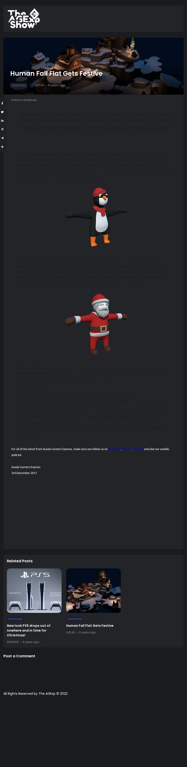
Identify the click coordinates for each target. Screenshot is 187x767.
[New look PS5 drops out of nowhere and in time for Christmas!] (34, 590)
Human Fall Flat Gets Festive (90, 625)
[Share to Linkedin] (2, 121)
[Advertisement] (95, 514)
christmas (19, 85)
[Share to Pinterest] (2, 129)
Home (15, 100)
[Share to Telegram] (2, 138)
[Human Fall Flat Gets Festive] (93, 590)
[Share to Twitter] (2, 112)
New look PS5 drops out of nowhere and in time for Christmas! (28, 630)
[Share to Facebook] (2, 103)
